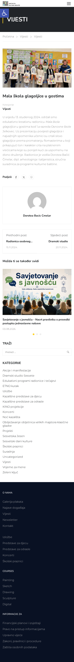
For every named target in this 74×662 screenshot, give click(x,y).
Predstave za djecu (15, 543)
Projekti (8, 431)
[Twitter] (23, 177)
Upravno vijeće (13, 635)
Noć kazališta (11, 417)
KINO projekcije (13, 406)
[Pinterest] (31, 177)
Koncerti (8, 412)
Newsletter (10, 519)
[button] (4, 13)
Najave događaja (14, 507)
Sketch (7, 586)
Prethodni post (16, 235)
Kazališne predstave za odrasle (23, 401)
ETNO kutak (11, 386)
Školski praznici (13, 446)
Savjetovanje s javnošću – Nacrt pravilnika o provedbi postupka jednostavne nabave (36, 321)
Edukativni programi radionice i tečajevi (29, 380)
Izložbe (7, 391)
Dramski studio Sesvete (18, 375)
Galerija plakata (13, 501)
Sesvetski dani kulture (17, 441)
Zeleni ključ (10, 472)
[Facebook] (16, 177)
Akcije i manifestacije (17, 370)
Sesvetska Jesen (14, 436)
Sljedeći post (59, 235)
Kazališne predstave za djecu (22, 396)
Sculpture (9, 598)
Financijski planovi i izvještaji (22, 623)
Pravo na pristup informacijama (24, 629)
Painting (8, 580)
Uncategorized (13, 456)
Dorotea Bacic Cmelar (37, 216)
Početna (8, 36)
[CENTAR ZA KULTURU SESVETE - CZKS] (13, 3)
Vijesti (24, 36)
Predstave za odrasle (16, 549)
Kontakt (8, 525)
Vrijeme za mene (14, 467)
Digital (7, 604)
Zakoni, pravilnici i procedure (22, 641)
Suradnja (9, 451)
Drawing (8, 592)
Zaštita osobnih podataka (20, 647)
